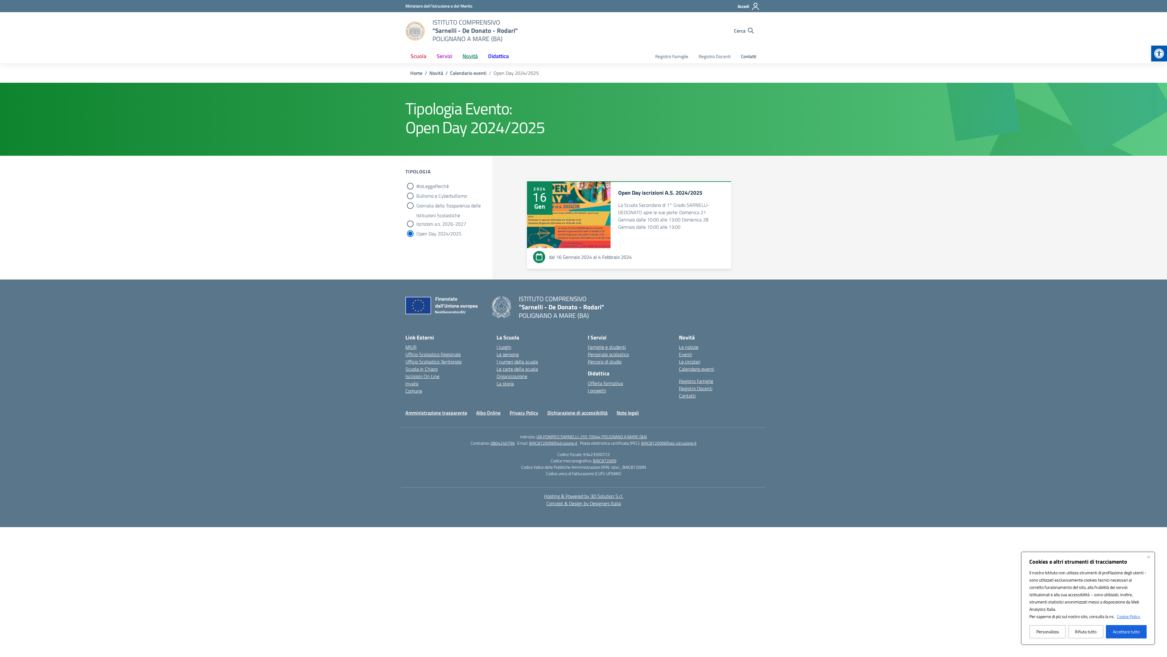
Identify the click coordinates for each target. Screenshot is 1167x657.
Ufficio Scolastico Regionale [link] (433, 354)
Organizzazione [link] (512, 376)
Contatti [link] (748, 56)
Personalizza (1047, 631)
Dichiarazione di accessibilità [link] (577, 412)
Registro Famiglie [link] (671, 56)
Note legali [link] (628, 412)
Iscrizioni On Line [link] (422, 376)
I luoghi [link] (504, 347)
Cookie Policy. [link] (1129, 616)
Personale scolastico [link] (608, 354)
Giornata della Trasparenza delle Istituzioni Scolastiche (448, 206)
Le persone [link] (508, 354)
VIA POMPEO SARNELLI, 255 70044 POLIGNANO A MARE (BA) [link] (591, 436)
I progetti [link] (597, 390)
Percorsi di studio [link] (604, 361)
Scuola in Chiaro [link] (421, 369)
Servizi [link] (444, 56)
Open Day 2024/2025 (438, 233)
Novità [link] (470, 56)
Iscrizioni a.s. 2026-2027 (441, 224)
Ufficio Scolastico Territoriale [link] (433, 361)
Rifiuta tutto (1085, 631)
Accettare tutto (1126, 631)
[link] (1159, 53)
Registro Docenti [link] (715, 56)
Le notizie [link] (688, 347)
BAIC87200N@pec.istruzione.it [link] (669, 443)
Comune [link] (413, 391)
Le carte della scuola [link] (517, 369)
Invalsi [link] (411, 383)
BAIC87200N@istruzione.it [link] (553, 443)
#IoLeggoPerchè (432, 186)
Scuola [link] (418, 56)
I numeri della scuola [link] (517, 361)
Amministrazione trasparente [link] (436, 412)
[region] (1088, 598)
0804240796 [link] (503, 443)
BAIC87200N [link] (604, 460)
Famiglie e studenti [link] (607, 347)
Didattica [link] (498, 56)
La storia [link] (505, 383)
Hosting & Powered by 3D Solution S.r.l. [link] (583, 496)
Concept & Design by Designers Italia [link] (583, 503)
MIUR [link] (411, 347)
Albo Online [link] (488, 412)
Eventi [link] (685, 354)
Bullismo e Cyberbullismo (441, 196)
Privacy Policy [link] (524, 412)
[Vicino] (1148, 557)
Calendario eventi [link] (696, 369)
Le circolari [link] (689, 361)
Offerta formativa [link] (605, 383)
